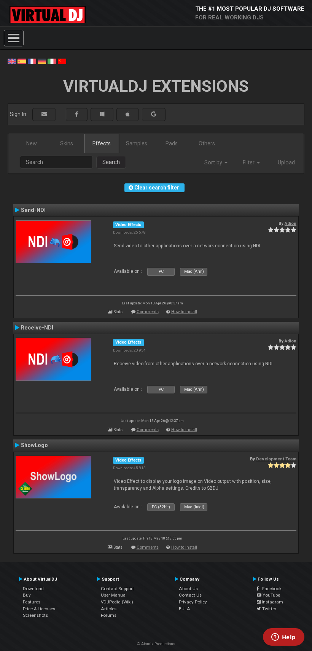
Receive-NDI (37, 328)
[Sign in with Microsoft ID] (102, 114)
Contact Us (190, 595)
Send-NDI (33, 210)
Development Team (276, 459)
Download (33, 588)
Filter (249, 162)
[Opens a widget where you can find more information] (283, 637)
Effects (101, 143)
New (31, 143)
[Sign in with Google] (154, 114)
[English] (12, 61)
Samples (136, 143)
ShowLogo (34, 445)
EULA (184, 608)
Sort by (214, 162)
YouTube (270, 595)
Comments (148, 311)
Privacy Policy (193, 602)
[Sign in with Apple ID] (127, 114)
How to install (184, 311)
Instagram (272, 602)
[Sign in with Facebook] (77, 114)
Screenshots (35, 615)
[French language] (32, 61)
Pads (172, 143)
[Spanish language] (22, 61)
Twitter (268, 608)
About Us (188, 588)
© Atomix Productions (156, 643)
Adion (290, 223)
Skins (66, 143)
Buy (27, 595)
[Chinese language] (62, 61)
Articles (108, 608)
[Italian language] (52, 61)
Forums (108, 615)
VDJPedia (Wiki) (117, 602)
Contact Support (117, 588)
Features (31, 602)
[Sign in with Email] (44, 114)
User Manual (114, 595)
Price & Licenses (39, 608)
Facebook (270, 588)
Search (111, 162)
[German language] (42, 61)
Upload (286, 162)
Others (207, 143)
